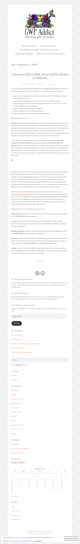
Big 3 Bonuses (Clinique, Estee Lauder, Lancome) (39, 50)
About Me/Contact (29, 46)
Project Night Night (17, 453)
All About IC (15, 444)
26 (37, 488)
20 (45, 485)
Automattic (47, 533)
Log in (13, 506)
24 (20, 488)
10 (20, 481)
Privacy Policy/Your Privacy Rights (50, 54)
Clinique (13, 394)
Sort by (13, 365)
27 (45, 488)
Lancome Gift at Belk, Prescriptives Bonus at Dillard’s (40, 76)
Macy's (13, 420)
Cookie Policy (37, 541)
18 (28, 485)
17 (20, 485)
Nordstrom (14, 429)
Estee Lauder (15, 408)
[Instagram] (42, 273)
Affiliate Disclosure (48, 46)
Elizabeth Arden (16, 403)
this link (44, 135)
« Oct (12, 496)
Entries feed (15, 511)
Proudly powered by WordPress (40, 531)
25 (28, 488)
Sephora (13, 433)
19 (37, 485)
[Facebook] (37, 273)
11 (28, 481)
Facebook (14, 375)
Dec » (17, 496)
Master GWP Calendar (24, 54)
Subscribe (17, 323)
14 (53, 481)
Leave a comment (52, 84)
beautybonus (41, 84)
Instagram (14, 380)
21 (53, 485)
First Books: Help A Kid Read (19, 448)
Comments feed (16, 515)
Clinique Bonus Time (17, 399)
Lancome (14, 416)
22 (61, 485)
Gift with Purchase (17, 412)
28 (53, 488)
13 (45, 481)
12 (37, 481)
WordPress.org (15, 519)
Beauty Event (15, 390)
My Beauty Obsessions (18, 425)
